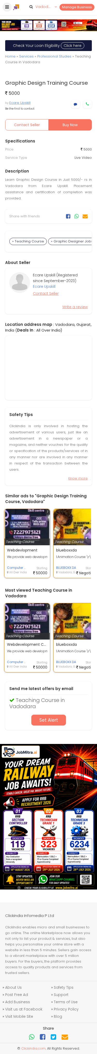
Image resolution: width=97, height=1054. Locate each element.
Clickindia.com (33, 1048)
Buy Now (70, 124)
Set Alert (48, 720)
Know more (78, 478)
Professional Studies (54, 56)
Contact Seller (27, 124)
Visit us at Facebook (23, 1009)
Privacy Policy (66, 1009)
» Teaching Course (28, 241)
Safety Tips (63, 987)
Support (61, 994)
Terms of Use (66, 1002)
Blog (58, 1016)
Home (10, 56)
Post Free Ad (16, 994)
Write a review (75, 307)
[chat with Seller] (75, 104)
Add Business (17, 1002)
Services (26, 56)
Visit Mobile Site (19, 1016)
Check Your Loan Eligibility (47, 45)
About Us (13, 987)
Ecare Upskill (20, 102)
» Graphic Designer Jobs (72, 241)
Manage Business (77, 7)
